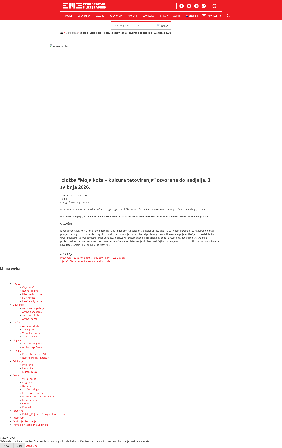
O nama (17, 375)
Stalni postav (29, 329)
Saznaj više (31, 445)
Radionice (27, 368)
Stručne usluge (30, 389)
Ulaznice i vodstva (32, 294)
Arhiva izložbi (29, 319)
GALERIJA (68, 254)
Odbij (19, 445)
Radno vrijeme (30, 290)
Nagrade (27, 382)
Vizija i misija (29, 379)
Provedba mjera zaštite (35, 354)
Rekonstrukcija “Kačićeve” (36, 357)
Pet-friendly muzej (32, 301)
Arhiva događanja (32, 311)
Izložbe (16, 322)
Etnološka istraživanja (34, 393)
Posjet (16, 283)
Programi (27, 364)
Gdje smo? (28, 287)
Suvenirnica (28, 297)
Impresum (18, 417)
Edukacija (18, 361)
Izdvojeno (18, 410)
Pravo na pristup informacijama (39, 396)
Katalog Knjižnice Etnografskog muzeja (43, 414)
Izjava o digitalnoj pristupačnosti (31, 424)
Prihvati (6, 445)
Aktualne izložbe (31, 315)
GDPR (25, 403)
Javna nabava (29, 400)
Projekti (17, 350)
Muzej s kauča (30, 371)
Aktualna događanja (33, 308)
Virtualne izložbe (31, 333)
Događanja (72, 32)
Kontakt (26, 407)
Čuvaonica (18, 304)
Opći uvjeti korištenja (24, 421)
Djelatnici (27, 386)
